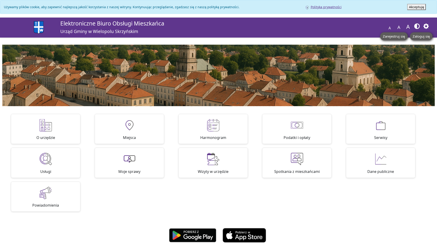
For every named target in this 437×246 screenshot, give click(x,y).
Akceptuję (416, 7)
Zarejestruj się (394, 36)
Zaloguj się (421, 36)
